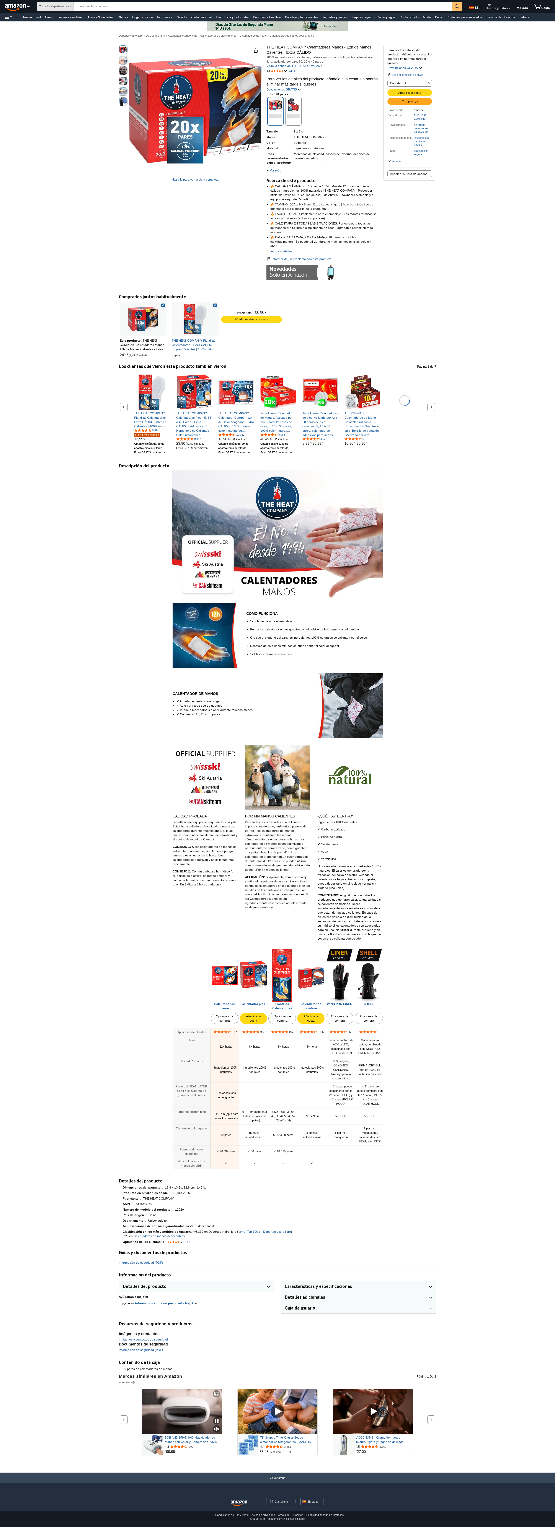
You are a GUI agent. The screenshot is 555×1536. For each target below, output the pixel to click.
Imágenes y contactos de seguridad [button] (143, 1339)
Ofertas (123, 17)
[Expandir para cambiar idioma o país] (480, 8)
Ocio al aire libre (155, 35)
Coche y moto (409, 17)
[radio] (123, 50)
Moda (427, 17)
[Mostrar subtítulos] (216, 1394)
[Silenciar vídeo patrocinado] (216, 1429)
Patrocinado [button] (125, 1382)
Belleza (524, 17)
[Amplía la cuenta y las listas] (510, 8)
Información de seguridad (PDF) (141, 1262)
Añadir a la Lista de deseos (408, 174)
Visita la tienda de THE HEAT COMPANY (294, 66)
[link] (195, 319)
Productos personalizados (464, 17)
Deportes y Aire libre (267, 17)
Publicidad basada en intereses (325, 1515)
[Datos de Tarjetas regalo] (374, 17)
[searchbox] (263, 6)
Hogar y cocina (142, 17)
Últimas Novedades (100, 17)
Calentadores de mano (253, 35)
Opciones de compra (224, 1018)
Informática (165, 17)
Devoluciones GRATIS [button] (403, 67)
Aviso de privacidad (263, 1515)
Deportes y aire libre (131, 35)
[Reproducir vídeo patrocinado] (277, 1411)
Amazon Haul (31, 17)
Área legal (284, 1515)
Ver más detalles (280, 251)
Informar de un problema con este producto (301, 259)
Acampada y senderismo (182, 35)
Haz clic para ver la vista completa (195, 179)
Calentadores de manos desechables (292, 35)
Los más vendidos (69, 17)
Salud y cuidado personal (194, 17)
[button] (11, 17)
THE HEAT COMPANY (420, 117)
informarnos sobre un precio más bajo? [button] (164, 1303)
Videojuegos (386, 17)
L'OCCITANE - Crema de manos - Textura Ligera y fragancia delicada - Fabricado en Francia (381, 1440)
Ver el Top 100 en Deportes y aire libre (264, 1231)
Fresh (49, 17)
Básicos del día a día (500, 17)
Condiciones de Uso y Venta (232, 1515)
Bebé (438, 17)
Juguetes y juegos (335, 17)
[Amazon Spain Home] (239, 1503)
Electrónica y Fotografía (232, 17)
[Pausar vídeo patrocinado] (216, 1421)
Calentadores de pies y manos (218, 35)
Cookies (298, 1515)
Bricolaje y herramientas (301, 17)
